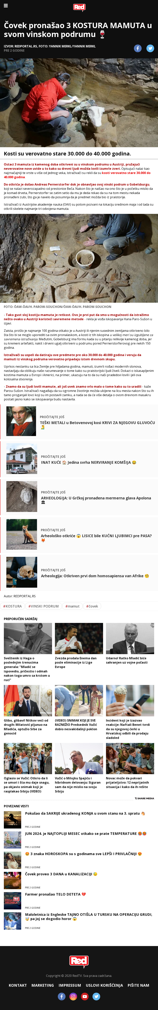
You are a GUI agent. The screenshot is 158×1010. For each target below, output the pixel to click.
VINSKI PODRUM (43, 606)
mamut (72, 606)
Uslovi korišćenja (104, 985)
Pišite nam (138, 985)
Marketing (42, 985)
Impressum (70, 985)
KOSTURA (12, 606)
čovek (92, 606)
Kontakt (18, 985)
